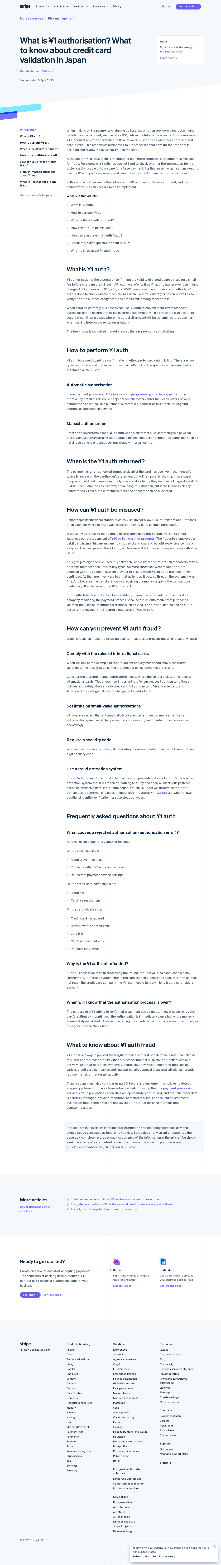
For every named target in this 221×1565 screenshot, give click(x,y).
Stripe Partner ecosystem (128, 1483)
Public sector (121, 1456)
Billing (70, 1364)
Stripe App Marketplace (127, 1478)
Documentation (122, 1502)
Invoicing (72, 1412)
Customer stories (170, 1354)
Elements (72, 1398)
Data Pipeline (74, 1393)
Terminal (72, 1465)
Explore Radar (122, 1285)
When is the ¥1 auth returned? (38, 149)
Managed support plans (174, 1454)
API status (119, 1512)
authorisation (80, 279)
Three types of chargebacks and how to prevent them (105, 1209)
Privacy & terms (169, 1373)
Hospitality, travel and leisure (130, 1431)
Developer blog (122, 1531)
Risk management (61, 18)
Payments (73, 1436)
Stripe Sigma (74, 1456)
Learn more (167, 58)
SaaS (116, 1407)
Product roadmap (170, 1416)
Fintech (117, 1422)
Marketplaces (121, 1393)
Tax (69, 1460)
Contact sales (187, 6)
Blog (162, 1359)
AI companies (121, 1412)
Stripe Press (167, 1430)
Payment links (75, 1431)
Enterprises (120, 1349)
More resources (31, 18)
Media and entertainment (128, 1441)
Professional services (126, 1451)
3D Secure (164, 792)
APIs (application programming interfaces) (136, 394)
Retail (116, 1460)
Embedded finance (124, 1373)
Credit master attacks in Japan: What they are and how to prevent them (116, 1199)
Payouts (71, 1441)
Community (167, 1364)
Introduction (28, 130)
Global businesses (124, 1383)
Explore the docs (170, 1285)
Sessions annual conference (177, 1369)
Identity (71, 1407)
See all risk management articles (36, 1209)
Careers (164, 1420)
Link (69, 1422)
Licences (165, 1387)
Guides (164, 1349)
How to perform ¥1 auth (35, 142)
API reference (121, 1507)
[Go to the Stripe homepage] (24, 1344)
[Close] (214, 1547)
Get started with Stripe (35, 71)
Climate (71, 1378)
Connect (72, 1383)
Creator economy (123, 1417)
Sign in (165, 6)
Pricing (117, 6)
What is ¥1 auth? (30, 136)
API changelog (121, 1516)
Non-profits (120, 1446)
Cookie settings (169, 1397)
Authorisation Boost (79, 1359)
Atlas (70, 1354)
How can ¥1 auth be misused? (38, 155)
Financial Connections (80, 1402)
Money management (125, 1398)
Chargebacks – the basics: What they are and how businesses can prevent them (121, 1204)
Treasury (72, 1470)
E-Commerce (121, 1369)
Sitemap (165, 1392)
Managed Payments (78, 1427)
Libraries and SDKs (124, 1521)
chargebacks (125, 691)
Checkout (72, 1373)
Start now (29, 1294)
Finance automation (125, 1378)
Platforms (119, 1402)
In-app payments (123, 1388)
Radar (80, 778)
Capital (71, 1369)
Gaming (117, 1427)
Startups (118, 1354)
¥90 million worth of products (133, 538)
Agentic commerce (124, 1359)
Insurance (119, 1436)
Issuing (71, 1417)
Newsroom (166, 1425)
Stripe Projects (122, 1526)
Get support (167, 1449)
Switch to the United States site (153, 1556)
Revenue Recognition (79, 1451)
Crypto (71, 1388)
